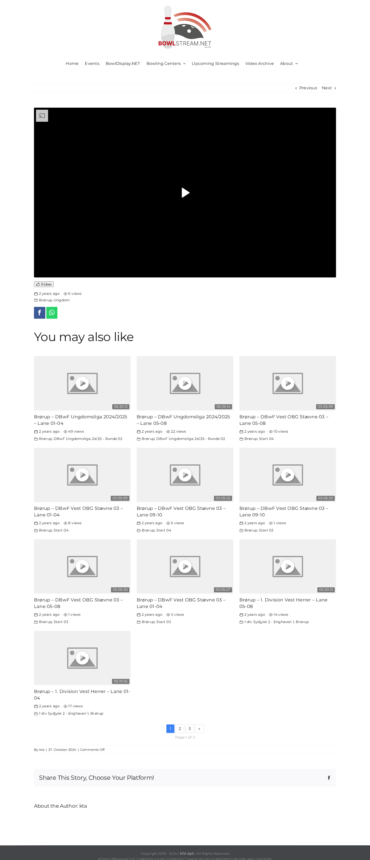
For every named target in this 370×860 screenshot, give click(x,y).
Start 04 (266, 438)
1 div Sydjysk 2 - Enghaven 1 (269, 622)
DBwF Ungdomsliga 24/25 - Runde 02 (88, 438)
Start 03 (266, 530)
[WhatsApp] (52, 313)
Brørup (45, 300)
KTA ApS (187, 853)
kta (42, 750)
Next (327, 88)
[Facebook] (39, 313)
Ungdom (62, 300)
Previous (308, 88)
